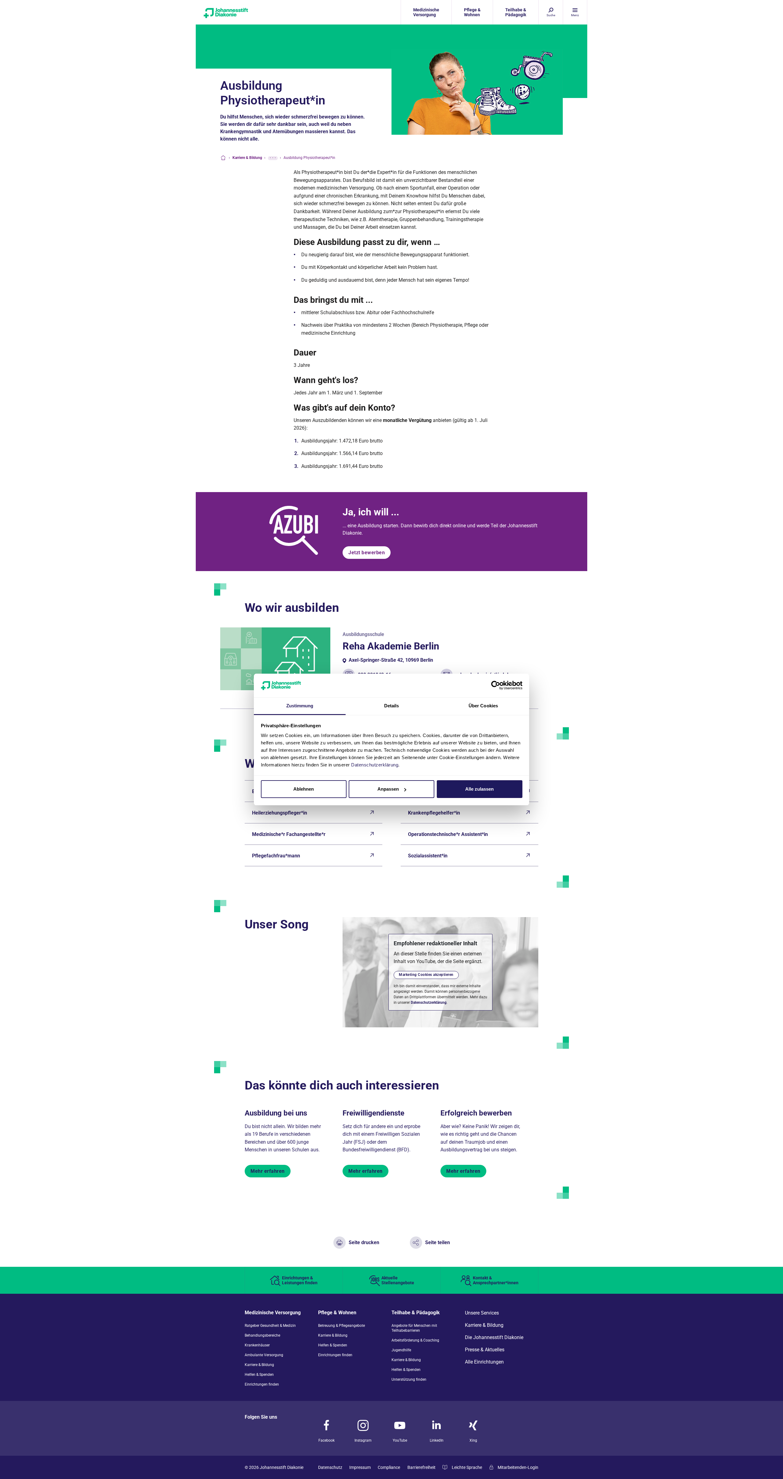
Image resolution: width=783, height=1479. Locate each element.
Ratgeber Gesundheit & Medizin (270, 1325)
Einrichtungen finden (262, 1384)
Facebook (326, 1440)
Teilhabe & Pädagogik (416, 1312)
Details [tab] (391, 705)
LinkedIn (436, 1440)
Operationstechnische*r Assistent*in (448, 834)
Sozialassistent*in (427, 856)
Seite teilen (437, 1242)
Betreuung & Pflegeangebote (341, 1325)
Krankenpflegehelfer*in (434, 813)
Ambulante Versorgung (264, 1355)
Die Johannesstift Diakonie (494, 1337)
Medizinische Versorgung (273, 1312)
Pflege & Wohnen (337, 1312)
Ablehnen (303, 789)
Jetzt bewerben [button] (366, 552)
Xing (473, 1440)
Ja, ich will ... (371, 512)
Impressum (360, 1467)
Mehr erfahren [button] (267, 1171)
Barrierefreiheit (421, 1467)
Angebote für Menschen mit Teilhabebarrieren (414, 1328)
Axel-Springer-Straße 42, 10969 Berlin (391, 660)
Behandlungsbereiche (262, 1335)
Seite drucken (364, 1242)
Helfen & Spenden (259, 1374)
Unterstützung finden (409, 1379)
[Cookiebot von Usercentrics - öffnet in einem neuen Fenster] (495, 685)
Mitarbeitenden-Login (518, 1467)
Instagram (363, 1440)
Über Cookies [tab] (483, 705)
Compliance (389, 1467)
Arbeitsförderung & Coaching (415, 1340)
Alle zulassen (479, 789)
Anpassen (388, 789)
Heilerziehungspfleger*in (279, 813)
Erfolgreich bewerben (476, 1113)
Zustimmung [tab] (300, 705)
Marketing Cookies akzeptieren (426, 975)
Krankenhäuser (257, 1345)
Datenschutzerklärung (429, 1002)
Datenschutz (330, 1467)
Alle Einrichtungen (484, 1362)
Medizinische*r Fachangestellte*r (288, 834)
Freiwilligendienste (373, 1113)
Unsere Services (482, 1313)
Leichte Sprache (467, 1467)
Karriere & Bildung (259, 1365)
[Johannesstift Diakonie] (245, 12)
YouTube (400, 1440)
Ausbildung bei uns (276, 1113)
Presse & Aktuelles (484, 1350)
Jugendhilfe (401, 1350)
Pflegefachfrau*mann (276, 856)
